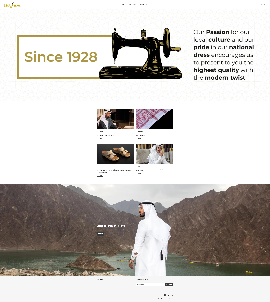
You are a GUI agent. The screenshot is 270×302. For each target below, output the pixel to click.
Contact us (109, 283)
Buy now (99, 138)
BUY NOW (139, 173)
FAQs (103, 283)
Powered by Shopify (169, 298)
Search (98, 283)
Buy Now (139, 138)
